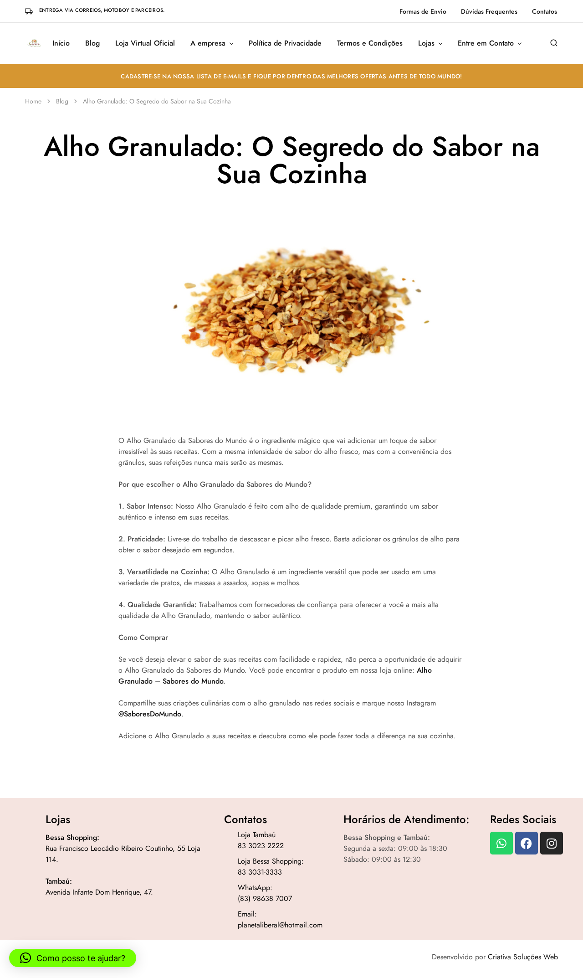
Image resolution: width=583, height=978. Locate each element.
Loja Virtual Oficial (145, 43)
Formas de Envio (422, 11)
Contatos (544, 11)
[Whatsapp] (501, 843)
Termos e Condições (370, 43)
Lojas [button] (426, 43)
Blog (92, 43)
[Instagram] (551, 843)
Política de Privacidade (285, 43)
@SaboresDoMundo (149, 714)
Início (61, 43)
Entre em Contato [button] (486, 43)
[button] (72, 958)
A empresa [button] (207, 43)
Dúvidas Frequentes (489, 11)
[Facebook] (526, 843)
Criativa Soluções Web (523, 957)
